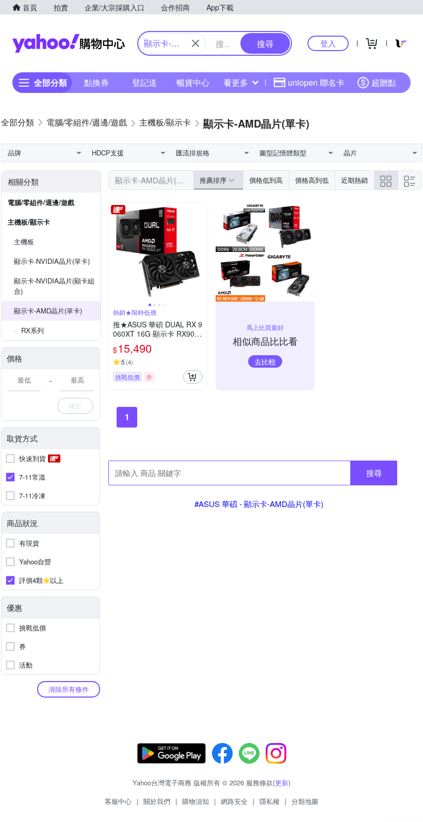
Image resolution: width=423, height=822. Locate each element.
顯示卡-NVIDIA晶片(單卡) (52, 261)
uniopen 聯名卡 (316, 82)
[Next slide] (200, 252)
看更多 (235, 82)
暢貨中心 (192, 82)
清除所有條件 (68, 689)
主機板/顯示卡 (29, 222)
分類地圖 (304, 801)
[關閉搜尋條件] (195, 43)
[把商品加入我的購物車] (193, 377)
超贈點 (383, 82)
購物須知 (195, 801)
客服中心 (118, 801)
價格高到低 (312, 180)
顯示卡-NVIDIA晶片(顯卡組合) (54, 286)
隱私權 (269, 801)
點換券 (96, 82)
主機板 (24, 241)
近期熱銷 (354, 180)
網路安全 (234, 801)
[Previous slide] (115, 252)
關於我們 (156, 801)
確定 (75, 405)
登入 (328, 43)
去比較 (265, 361)
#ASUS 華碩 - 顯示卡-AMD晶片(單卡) (258, 503)
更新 (281, 782)
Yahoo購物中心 (68, 43)
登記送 (144, 82)
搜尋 (374, 472)
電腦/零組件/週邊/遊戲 (41, 202)
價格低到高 (266, 180)
